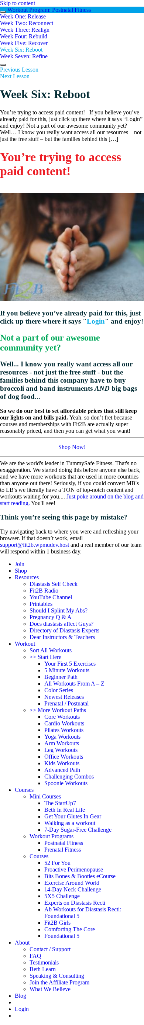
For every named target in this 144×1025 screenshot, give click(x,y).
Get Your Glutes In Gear (72, 816)
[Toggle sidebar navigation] (3, 12)
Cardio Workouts (64, 723)
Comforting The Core (69, 929)
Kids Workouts (61, 763)
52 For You (57, 863)
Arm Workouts (61, 743)
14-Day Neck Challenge (72, 889)
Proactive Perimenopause (73, 869)
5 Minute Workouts (66, 670)
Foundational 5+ (63, 936)
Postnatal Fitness (63, 843)
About (22, 942)
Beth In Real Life (64, 810)
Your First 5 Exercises (70, 663)
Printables (41, 604)
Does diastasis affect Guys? (61, 624)
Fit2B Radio (44, 590)
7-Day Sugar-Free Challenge (78, 829)
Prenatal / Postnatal (66, 703)
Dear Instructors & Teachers (62, 637)
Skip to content (17, 3)
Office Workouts (63, 756)
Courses (24, 790)
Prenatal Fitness (62, 849)
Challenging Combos (69, 776)
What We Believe (50, 989)
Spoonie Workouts (66, 783)
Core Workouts (62, 717)
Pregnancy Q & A (51, 617)
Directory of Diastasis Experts (64, 630)
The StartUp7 (60, 803)
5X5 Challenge (62, 896)
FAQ (35, 956)
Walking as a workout (69, 823)
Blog (20, 996)
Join (19, 564)
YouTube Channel (51, 597)
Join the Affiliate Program (59, 982)
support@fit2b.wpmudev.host (34, 545)
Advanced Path (62, 770)
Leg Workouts (61, 750)
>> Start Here (45, 657)
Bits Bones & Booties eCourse (80, 876)
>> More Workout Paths (58, 710)
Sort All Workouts (51, 650)
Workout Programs (51, 836)
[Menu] (3, 65)
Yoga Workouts (62, 737)
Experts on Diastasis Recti (74, 903)
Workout (25, 644)
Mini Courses (45, 796)
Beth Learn (43, 969)
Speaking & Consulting (57, 976)
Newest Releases (64, 697)
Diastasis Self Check (54, 584)
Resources (27, 577)
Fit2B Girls (57, 922)
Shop (21, 570)
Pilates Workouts (63, 730)
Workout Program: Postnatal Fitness (49, 10)
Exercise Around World (71, 883)
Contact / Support (50, 949)
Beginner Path (61, 677)
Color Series (58, 690)
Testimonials (44, 962)
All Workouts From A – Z (74, 683)
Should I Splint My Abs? (59, 610)
